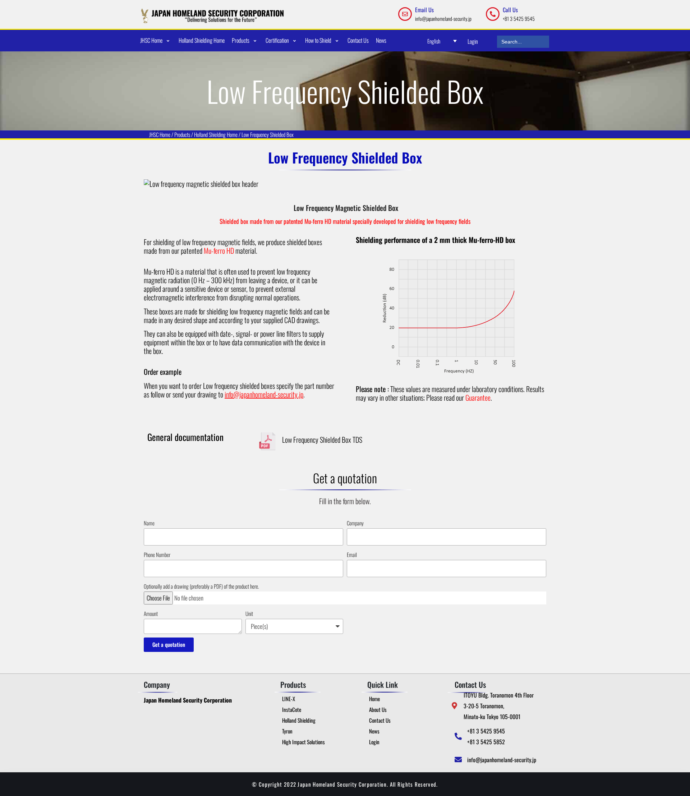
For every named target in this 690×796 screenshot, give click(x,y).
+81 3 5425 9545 (519, 18)
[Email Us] (405, 14)
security (288, 394)
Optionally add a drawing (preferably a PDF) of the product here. (201, 586)
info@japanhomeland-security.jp (443, 18)
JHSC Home (159, 134)
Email (352, 554)
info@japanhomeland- (251, 394)
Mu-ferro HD (219, 250)
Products (182, 134)
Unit (249, 613)
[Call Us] (493, 14)
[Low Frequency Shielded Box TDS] (267, 441)
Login (473, 41)
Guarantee (478, 397)
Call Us (510, 9)
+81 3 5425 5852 (486, 741)
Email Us (424, 9)
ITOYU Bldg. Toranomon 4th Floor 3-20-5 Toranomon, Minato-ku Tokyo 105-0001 (499, 706)
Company (355, 523)
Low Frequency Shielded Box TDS (322, 439)
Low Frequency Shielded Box (268, 134)
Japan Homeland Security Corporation (188, 700)
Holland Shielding (210, 134)
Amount (151, 613)
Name (149, 523)
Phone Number (157, 554)
